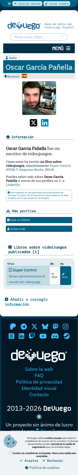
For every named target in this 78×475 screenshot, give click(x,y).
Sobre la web (39, 369)
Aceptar (31, 460)
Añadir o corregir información (26, 302)
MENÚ (59, 48)
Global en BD (17, 229)
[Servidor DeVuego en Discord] (55, 336)
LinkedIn (13, 185)
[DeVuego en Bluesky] (45, 326)
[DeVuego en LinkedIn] (21, 336)
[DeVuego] (39, 26)
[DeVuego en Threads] (11, 336)
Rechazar (54, 460)
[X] (33, 123)
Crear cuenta (58, 3)
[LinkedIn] (44, 123)
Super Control (60, 166)
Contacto (39, 394)
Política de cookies (44, 467)
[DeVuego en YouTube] (43, 336)
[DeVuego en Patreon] (13, 326)
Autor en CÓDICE (20, 220)
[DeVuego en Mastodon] (55, 326)
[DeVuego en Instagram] (65, 326)
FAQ (39, 375)
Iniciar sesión (29, 3)
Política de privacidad (39, 382)
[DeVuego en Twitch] (32, 336)
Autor (65, 277)
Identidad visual (39, 388)
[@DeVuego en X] (34, 326)
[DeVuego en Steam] (66, 336)
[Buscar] (61, 36)
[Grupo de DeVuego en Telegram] (23, 326)
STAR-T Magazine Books (25, 170)
